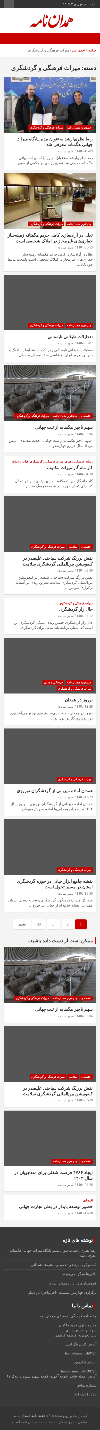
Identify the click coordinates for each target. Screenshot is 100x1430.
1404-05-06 (85, 434)
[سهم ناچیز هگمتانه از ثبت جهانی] (50, 393)
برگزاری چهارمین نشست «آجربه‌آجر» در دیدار (62, 1292)
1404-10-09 (85, 151)
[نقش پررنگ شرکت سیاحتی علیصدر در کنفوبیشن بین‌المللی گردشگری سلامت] (50, 524)
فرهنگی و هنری (74, 461)
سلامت (73, 546)
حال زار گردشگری (75, 609)
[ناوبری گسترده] (90, 38)
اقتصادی (86, 416)
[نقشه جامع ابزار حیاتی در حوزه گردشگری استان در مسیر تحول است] (50, 847)
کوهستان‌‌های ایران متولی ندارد (72, 1283)
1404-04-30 (85, 474)
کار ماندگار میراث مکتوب (70, 467)
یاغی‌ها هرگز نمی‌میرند (79, 1274)
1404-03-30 (85, 570)
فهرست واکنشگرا (9, 4)
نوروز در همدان (79, 699)
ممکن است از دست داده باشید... (59, 940)
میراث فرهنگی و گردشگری (46, 127)
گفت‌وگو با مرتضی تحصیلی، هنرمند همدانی (63, 1265)
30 (39, 924)
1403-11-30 (85, 893)
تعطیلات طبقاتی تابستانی (70, 336)
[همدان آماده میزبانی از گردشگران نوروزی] (50, 756)
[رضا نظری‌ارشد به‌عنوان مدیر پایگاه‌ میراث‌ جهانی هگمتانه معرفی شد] (50, 105)
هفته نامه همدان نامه (29, 1416)
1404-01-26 (85, 1185)
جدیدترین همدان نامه (79, 127)
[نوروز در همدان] (50, 666)
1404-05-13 (85, 247)
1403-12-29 (85, 706)
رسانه (89, 461)
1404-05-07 (85, 343)
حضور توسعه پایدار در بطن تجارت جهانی (56, 1206)
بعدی (22, 924)
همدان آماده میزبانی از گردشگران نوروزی (55, 790)
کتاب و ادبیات (20, 461)
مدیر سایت (66, 151)
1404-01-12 (85, 616)
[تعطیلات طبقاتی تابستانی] (50, 302)
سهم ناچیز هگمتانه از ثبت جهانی (64, 427)
